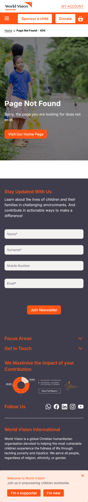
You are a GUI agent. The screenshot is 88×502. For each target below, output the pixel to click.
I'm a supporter (24, 493)
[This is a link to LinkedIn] (63, 406)
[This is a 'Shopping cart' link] (80, 18)
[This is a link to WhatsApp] (47, 406)
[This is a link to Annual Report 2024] (71, 385)
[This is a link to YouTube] (79, 406)
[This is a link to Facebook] (55, 406)
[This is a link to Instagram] (71, 406)
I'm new (53, 493)
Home (8, 30)
